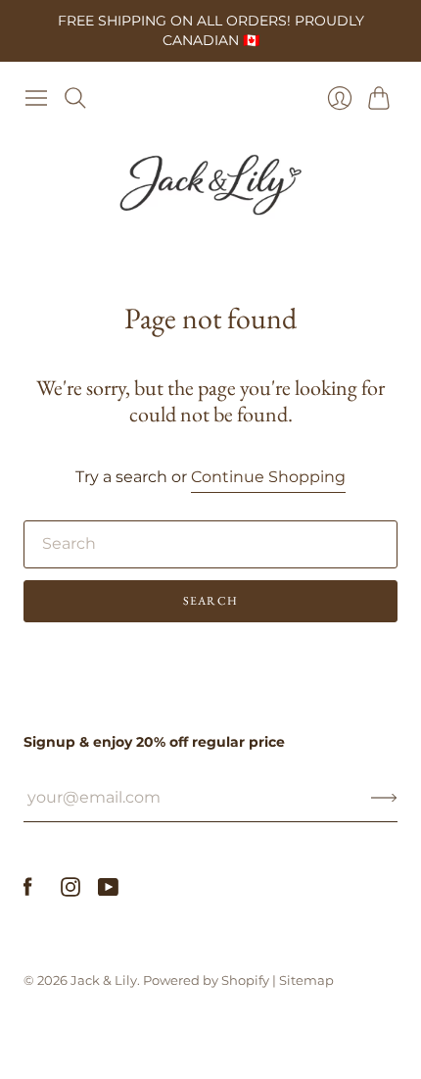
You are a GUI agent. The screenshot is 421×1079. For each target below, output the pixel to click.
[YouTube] (108, 891)
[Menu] (36, 98)
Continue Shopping (268, 476)
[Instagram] (70, 891)
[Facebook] (27, 891)
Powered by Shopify (206, 980)
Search (210, 601)
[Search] (75, 98)
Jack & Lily (103, 980)
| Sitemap (303, 980)
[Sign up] (384, 797)
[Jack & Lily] (210, 184)
